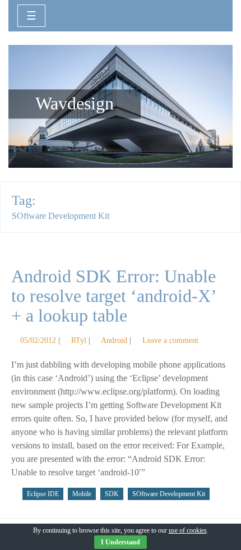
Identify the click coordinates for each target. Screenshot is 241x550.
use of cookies (188, 530)
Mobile (81, 494)
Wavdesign (74, 104)
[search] (211, 14)
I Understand (120, 542)
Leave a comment (170, 340)
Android (114, 340)
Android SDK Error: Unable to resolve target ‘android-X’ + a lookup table (113, 296)
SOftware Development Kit (168, 494)
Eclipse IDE (43, 494)
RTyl (78, 340)
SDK (112, 494)
